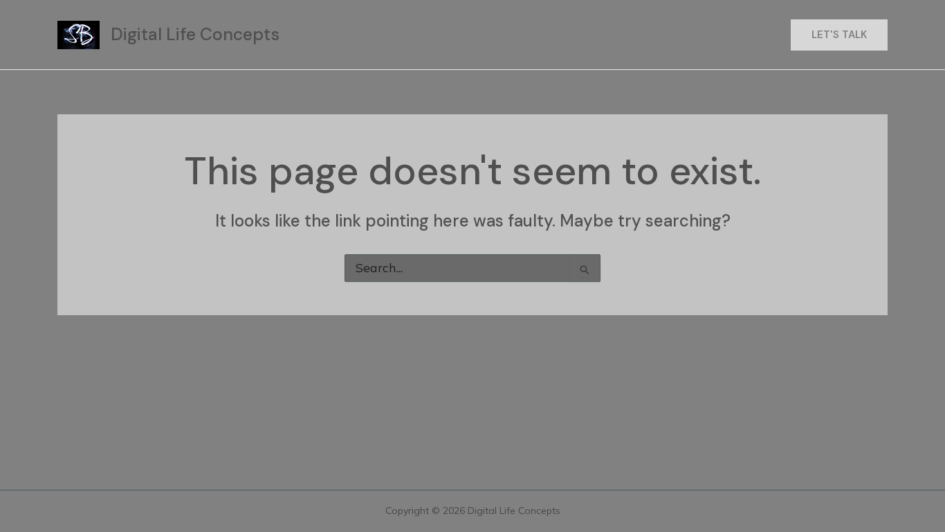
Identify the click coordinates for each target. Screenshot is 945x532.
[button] (839, 35)
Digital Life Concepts (195, 34)
